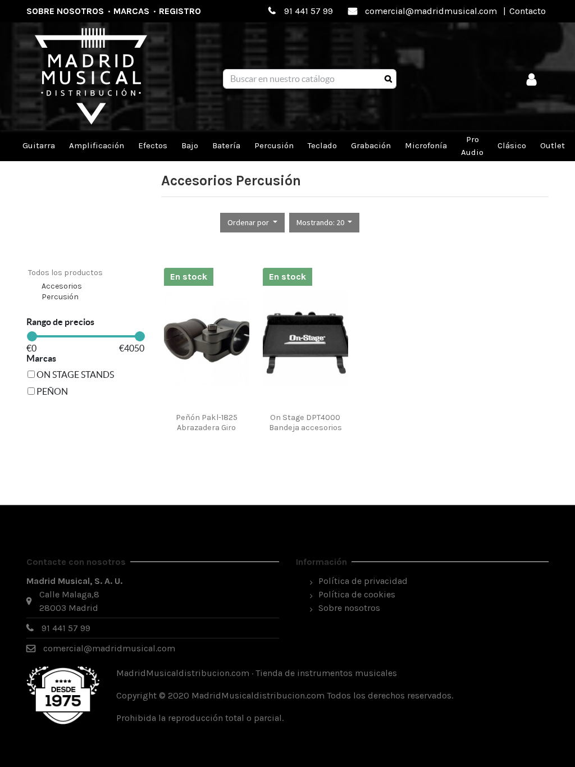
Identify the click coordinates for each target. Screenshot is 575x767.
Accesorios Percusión (62, 291)
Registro (180, 11)
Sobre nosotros (65, 11)
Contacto (527, 11)
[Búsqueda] (388, 79)
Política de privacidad (363, 581)
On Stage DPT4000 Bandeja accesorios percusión (305, 427)
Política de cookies (356, 594)
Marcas (131, 11)
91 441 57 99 (308, 11)
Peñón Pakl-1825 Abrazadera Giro (207, 422)
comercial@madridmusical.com (431, 11)
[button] (252, 222)
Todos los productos (65, 272)
